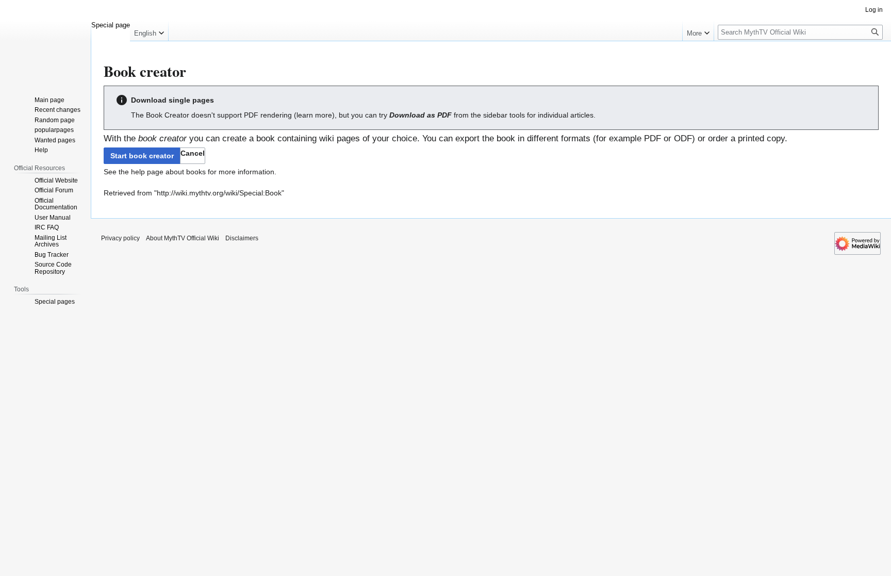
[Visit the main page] (45, 41)
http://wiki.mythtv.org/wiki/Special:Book (219, 193)
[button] (192, 155)
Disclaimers (241, 238)
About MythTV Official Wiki (182, 238)
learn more (314, 115)
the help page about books (162, 172)
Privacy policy (120, 238)
